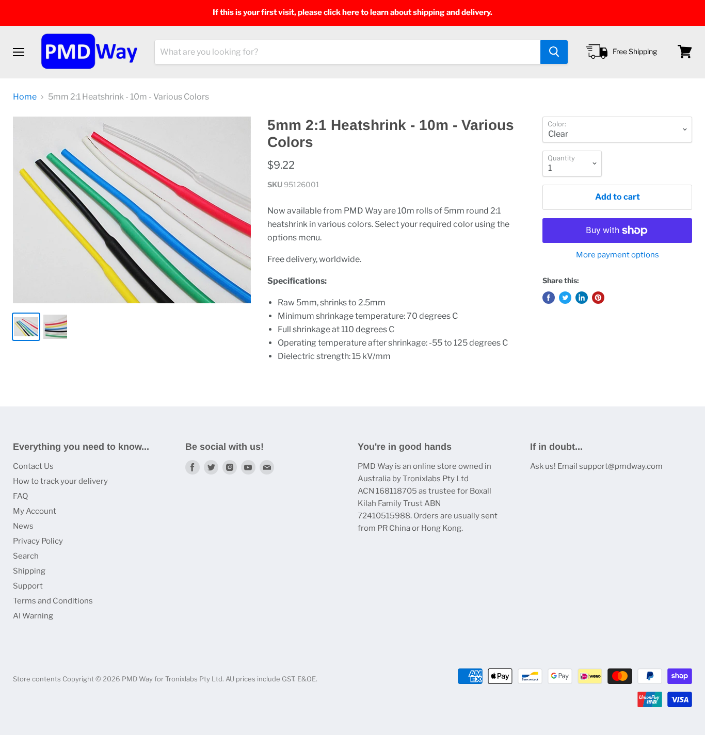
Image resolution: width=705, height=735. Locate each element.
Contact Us (33, 466)
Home (25, 97)
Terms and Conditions (53, 601)
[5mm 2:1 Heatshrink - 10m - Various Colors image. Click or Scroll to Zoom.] (132, 210)
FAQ (20, 496)
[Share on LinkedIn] (581, 297)
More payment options (617, 255)
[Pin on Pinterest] (598, 297)
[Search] (554, 51)
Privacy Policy (38, 541)
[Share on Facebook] (548, 297)
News (23, 526)
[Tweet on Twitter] (565, 297)
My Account (34, 511)
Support (28, 586)
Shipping (29, 571)
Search (26, 556)
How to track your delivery (60, 481)
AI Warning (33, 615)
